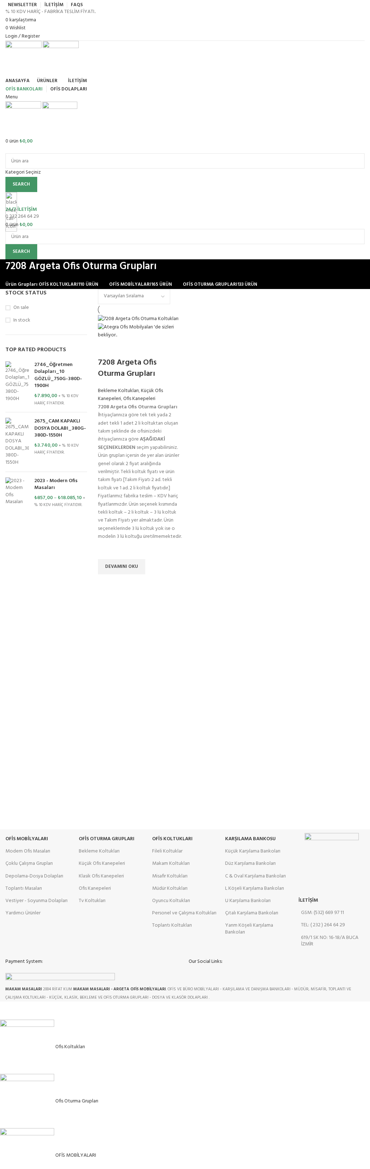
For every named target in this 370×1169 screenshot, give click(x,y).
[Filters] (9, 1011)
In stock (21, 320)
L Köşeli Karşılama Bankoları (254, 888)
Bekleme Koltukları (118, 391)
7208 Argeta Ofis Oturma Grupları (127, 368)
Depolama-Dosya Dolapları (34, 876)
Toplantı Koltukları (172, 925)
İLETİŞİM (308, 900)
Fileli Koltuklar (167, 851)
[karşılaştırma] (107, 348)
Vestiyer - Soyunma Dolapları (36, 901)
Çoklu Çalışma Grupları (29, 863)
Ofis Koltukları (172, 839)
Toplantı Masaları (23, 888)
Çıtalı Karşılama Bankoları (251, 913)
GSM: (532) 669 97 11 (322, 913)
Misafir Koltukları (170, 876)
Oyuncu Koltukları (171, 901)
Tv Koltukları (92, 901)
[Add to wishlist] (107, 550)
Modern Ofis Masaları (27, 851)
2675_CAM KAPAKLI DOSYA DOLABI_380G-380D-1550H (60, 428)
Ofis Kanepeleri (139, 399)
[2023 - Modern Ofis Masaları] (17, 493)
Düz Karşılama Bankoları (250, 863)
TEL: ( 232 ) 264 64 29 (323, 925)
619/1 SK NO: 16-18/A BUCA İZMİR (329, 941)
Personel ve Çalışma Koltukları (184, 913)
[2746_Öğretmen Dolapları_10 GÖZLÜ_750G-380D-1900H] (17, 384)
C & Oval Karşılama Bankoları (255, 876)
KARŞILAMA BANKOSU (250, 839)
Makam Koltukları (171, 863)
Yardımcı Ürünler (22, 913)
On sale (21, 307)
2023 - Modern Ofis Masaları (56, 484)
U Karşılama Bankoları (248, 901)
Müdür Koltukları (170, 888)
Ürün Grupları (21, 284)
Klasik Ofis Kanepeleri (101, 876)
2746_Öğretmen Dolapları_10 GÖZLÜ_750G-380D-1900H (58, 375)
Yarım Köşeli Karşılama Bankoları (249, 928)
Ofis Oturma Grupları (106, 839)
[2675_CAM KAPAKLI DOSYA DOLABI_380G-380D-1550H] (17, 442)
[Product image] (140, 331)
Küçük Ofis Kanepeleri (102, 863)
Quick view (107, 583)
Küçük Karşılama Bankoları (252, 851)
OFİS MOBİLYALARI (26, 839)
